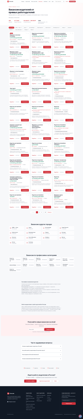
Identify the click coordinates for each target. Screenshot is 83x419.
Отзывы (43, 368)
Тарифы (38, 398)
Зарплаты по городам (30, 407)
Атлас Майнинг (13, 39)
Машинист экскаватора (60, 160)
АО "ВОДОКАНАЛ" (14, 198)
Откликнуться (25, 66)
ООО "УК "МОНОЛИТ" (59, 199)
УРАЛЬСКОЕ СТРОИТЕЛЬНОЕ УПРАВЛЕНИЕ (18, 129)
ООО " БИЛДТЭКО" (36, 75)
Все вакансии (27, 368)
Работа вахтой (29, 409)
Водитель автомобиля (60, 71)
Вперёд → (50, 212)
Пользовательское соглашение (70, 414)
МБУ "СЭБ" (13, 91)
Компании (45, 1)
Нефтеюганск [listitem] (48, 27)
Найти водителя (40, 397)
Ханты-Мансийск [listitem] (19, 29)
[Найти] (64, 1)
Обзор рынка (39, 400)
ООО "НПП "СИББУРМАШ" (37, 198)
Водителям (28, 1)
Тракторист (13, 88)
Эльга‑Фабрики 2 (36, 130)
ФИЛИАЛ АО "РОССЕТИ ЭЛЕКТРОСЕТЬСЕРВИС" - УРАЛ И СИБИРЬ (42, 57)
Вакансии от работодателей (29, 396)
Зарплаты (36, 368)
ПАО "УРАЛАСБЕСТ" (59, 163)
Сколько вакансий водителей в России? (31, 358)
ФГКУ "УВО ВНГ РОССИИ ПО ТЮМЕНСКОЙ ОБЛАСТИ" (63, 92)
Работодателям (34, 1)
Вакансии (40, 1)
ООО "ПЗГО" (35, 163)
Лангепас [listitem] (11, 29)
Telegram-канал (12, 401)
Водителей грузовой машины (39, 88)
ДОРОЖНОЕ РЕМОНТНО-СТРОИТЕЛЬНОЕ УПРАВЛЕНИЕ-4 (62, 57)
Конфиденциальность (59, 414)
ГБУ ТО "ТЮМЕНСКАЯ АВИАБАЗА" (61, 74)
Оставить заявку (30, 381)
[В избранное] (28, 33)
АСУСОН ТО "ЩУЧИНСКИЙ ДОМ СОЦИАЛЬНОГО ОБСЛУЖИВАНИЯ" (42, 110)
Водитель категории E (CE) (30, 399)
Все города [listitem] (11, 27)
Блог (49, 1)
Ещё (52, 1)
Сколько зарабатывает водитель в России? (32, 346)
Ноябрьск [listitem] (26, 29)
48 (45, 212)
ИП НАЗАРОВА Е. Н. (58, 147)
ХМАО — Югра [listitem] (18, 27)
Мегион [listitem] (32, 29)
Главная (22, 1)
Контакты (49, 400)
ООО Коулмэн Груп (14, 74)
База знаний (51, 368)
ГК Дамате (35, 146)
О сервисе (49, 398)
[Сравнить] (26, 33)
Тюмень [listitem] (64, 27)
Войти (67, 1)
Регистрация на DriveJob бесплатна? (30, 354)
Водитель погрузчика (37, 160)
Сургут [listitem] (25, 27)
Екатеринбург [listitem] (32, 27)
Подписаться (49, 329)
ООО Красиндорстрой (37, 91)
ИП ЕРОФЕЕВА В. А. (36, 180)
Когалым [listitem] (70, 27)
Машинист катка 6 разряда (16, 71)
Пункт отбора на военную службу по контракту (64, 180)
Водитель (56, 106)
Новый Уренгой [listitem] (40, 27)
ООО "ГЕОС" (13, 56)
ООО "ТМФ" (13, 147)
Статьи (48, 397)
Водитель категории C (30, 402)
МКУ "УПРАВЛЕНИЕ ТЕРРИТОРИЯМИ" (62, 128)
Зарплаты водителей (44, 381)
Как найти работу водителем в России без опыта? (33, 350)
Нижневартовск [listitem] (56, 27)
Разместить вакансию (41, 395)
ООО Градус (13, 182)
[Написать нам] (80, 416)
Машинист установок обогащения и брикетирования (37, 126)
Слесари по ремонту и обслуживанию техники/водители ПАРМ (16, 178)
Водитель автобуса (37, 143)
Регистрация (72, 1)
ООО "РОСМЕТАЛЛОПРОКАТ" (16, 164)
